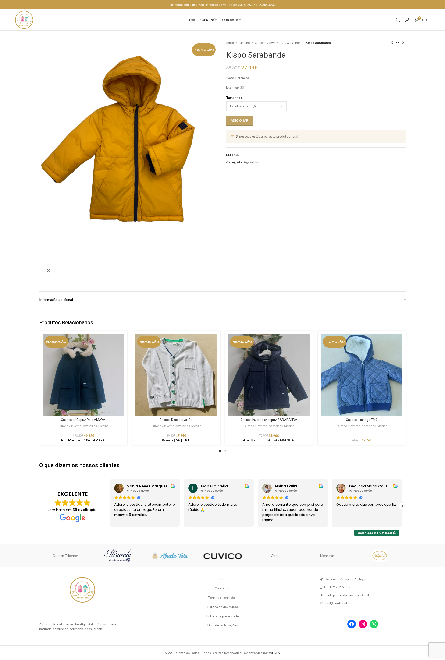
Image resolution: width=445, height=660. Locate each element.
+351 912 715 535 (337, 587)
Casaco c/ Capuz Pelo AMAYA (83, 420)
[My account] (407, 20)
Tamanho (233, 97)
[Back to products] (397, 43)
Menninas (286, 556)
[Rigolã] (338, 555)
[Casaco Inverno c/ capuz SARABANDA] (269, 375)
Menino (244, 43)
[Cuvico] (181, 555)
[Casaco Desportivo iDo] (176, 375)
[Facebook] (351, 624)
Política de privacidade (222, 616)
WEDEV (275, 653)
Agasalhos (293, 43)
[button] (109, 506)
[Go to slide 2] (225, 451)
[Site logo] (24, 19)
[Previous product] (392, 43)
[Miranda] (76, 555)
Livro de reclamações (222, 625)
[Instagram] (363, 624)
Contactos (222, 588)
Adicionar (239, 120)
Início (230, 43)
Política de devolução (222, 607)
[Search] (398, 20)
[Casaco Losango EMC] (361, 375)
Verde (233, 556)
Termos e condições (222, 598)
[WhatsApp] (374, 624)
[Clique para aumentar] (48, 270)
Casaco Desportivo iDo (176, 420)
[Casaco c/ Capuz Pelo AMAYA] (83, 375)
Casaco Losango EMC (362, 420)
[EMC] (391, 555)
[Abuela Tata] (129, 555)
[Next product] (403, 43)
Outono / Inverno (268, 43)
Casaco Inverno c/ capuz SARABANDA (269, 420)
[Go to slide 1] (220, 451)
